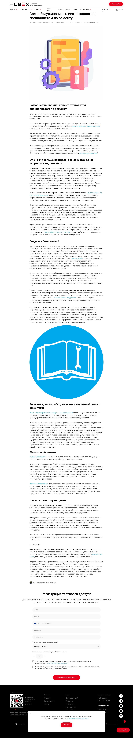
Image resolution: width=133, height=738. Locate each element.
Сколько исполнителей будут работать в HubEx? (49, 652)
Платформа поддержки (39, 484)
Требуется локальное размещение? (45, 642)
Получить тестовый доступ (66, 677)
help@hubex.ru (102, 709)
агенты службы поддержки (65, 298)
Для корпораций (72, 698)
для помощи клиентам (88, 153)
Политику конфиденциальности (78, 718)
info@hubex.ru (102, 698)
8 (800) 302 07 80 (103, 701)
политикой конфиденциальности (57, 663)
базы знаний (77, 258)
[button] (116, 4)
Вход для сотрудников (112, 724)
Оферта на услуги (20, 724)
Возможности (49, 701)
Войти (121, 9)
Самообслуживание (38, 457)
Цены (68, 695)
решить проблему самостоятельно (86, 126)
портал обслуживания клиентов (57, 232)
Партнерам (70, 701)
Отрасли (47, 698)
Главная (47, 695)
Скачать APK (28, 704)
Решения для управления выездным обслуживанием (51, 413)
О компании (70, 704)
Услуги (46, 704)
